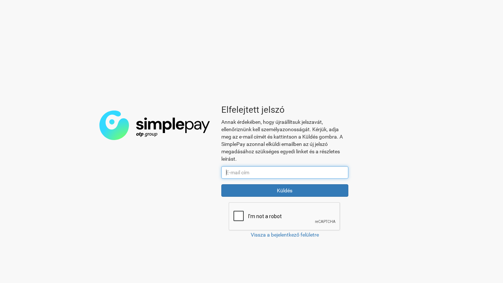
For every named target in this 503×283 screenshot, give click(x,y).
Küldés (284, 190)
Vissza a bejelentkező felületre (285, 235)
